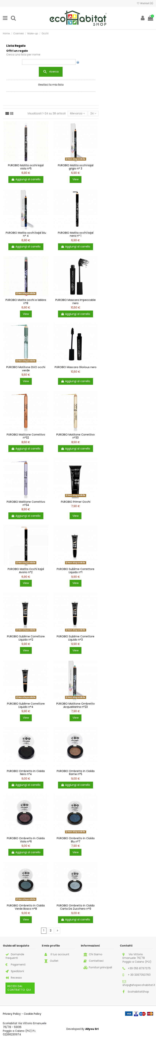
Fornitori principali (100, 967)
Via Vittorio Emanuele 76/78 (134, 956)
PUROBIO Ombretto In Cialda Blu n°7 (76, 839)
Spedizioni (17, 971)
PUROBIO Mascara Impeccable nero (75, 301)
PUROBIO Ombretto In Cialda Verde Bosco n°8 (26, 907)
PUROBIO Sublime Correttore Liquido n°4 (26, 705)
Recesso (16, 978)
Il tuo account (60, 954)
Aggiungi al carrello (28, 179)
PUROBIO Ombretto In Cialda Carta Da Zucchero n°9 (76, 907)
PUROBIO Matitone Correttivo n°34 (26, 503)
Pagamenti (18, 964)
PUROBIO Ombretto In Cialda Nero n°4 (26, 772)
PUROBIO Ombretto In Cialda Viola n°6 (26, 839)
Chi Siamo (95, 954)
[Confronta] (46, 133)
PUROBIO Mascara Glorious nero (75, 367)
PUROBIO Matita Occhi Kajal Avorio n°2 (26, 570)
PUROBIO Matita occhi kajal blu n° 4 (26, 234)
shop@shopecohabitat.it (139, 985)
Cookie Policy (32, 1014)
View (75, 179)
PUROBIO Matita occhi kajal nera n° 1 (75, 234)
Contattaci (96, 961)
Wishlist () (146, 3)
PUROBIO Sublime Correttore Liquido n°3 (75, 638)
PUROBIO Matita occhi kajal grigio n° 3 (75, 166)
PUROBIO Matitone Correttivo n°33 (75, 436)
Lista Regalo (16, 46)
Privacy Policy (12, 1014)
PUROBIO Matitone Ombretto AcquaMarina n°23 (75, 705)
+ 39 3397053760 (139, 975)
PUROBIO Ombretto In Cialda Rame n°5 (76, 772)
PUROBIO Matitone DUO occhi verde (25, 368)
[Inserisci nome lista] (77, 62)
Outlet (54, 961)
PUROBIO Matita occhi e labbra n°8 (26, 301)
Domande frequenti (15, 956)
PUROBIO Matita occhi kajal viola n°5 (26, 166)
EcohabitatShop (138, 992)
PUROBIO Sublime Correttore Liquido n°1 (75, 570)
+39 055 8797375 (139, 968)
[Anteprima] (46, 140)
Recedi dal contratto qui (19, 988)
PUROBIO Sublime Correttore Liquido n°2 (26, 638)
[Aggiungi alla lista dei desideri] (46, 127)
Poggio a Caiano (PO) (137, 962)
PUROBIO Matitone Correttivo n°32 (26, 436)
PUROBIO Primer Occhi (75, 502)
